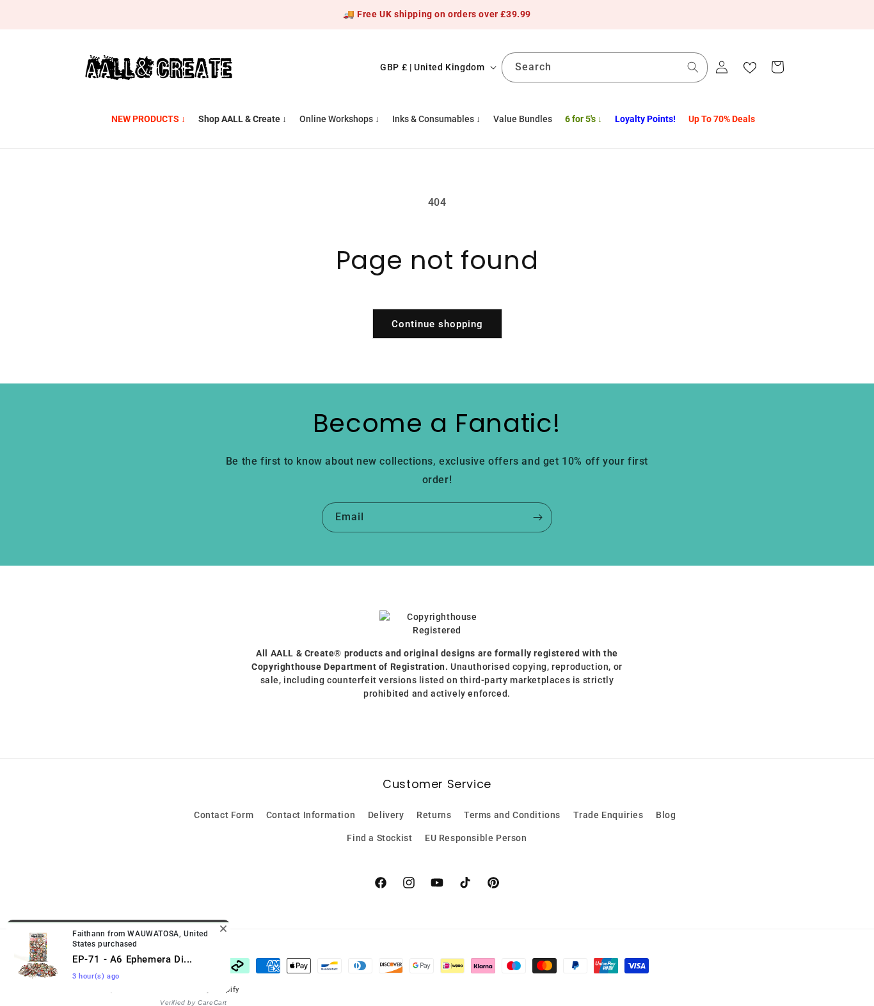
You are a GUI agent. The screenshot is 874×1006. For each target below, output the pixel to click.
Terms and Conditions (512, 815)
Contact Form (223, 815)
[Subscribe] (537, 517)
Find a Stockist (379, 837)
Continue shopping (437, 324)
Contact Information (310, 815)
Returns (434, 815)
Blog (666, 815)
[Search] (693, 67)
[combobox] (604, 67)
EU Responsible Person (476, 837)
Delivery (386, 815)
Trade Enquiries (608, 815)
